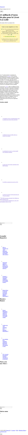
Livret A (9, 76)
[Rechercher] (1, 224)
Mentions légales (22, 430)
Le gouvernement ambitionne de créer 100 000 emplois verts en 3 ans (9, 201)
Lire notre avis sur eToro (10, 36)
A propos (13, 430)
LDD (6, 86)
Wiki (17, 430)
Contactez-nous (3, 431)
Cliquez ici (8, 41)
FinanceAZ (2, 6)
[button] (0, 432)
